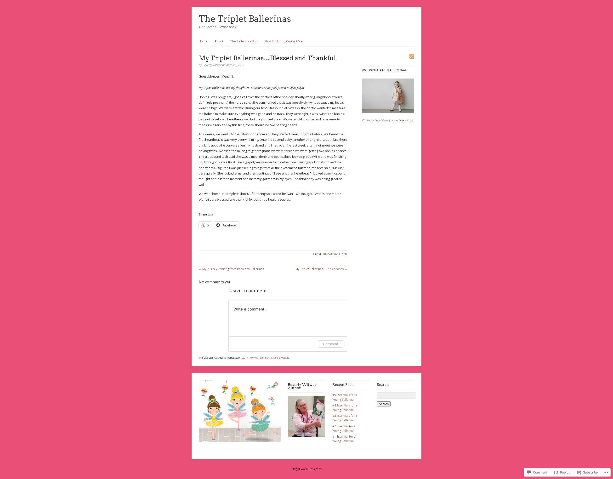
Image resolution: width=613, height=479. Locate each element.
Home (203, 41)
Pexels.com (405, 120)
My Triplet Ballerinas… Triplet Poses (319, 269)
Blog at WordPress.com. (306, 469)
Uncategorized (335, 254)
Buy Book (272, 41)
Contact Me (294, 41)
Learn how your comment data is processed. (266, 357)
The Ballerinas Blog (244, 41)
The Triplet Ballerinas (245, 18)
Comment (330, 344)
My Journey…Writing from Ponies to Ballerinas (233, 269)
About (219, 41)
